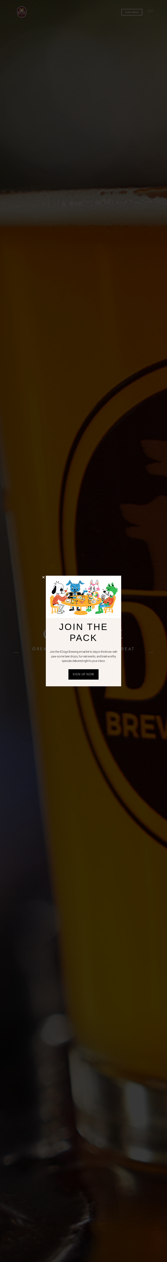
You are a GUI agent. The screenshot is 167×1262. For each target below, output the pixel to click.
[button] (43, 577)
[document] (83, 631)
